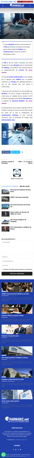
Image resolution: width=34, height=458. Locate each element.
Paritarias (4, 313)
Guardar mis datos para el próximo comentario (17, 269)
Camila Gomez (5, 317)
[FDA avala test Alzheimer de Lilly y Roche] (5, 191)
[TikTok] (18, 449)
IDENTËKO (28, 456)
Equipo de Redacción (17, 178)
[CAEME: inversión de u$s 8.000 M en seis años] (17, 287)
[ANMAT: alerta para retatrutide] (5, 199)
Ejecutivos (4, 333)
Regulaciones (8, 9)
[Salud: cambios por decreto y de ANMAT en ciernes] (5, 214)
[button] (2, 6)
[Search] (30, 6)
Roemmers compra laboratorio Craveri (13, 379)
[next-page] (5, 235)
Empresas (4, 291)
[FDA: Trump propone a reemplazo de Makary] (5, 229)
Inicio (2, 9)
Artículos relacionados (10, 186)
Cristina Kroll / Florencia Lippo (8, 381)
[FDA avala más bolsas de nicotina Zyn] (5, 206)
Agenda (3, 201)
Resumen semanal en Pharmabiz (8, 162)
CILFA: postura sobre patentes (10, 401)
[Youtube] (20, 449)
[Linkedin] (15, 449)
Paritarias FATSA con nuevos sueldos (13, 315)
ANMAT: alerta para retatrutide (19, 197)
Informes (4, 376)
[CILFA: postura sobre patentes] (17, 394)
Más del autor (24, 186)
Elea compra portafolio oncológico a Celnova (15, 357)
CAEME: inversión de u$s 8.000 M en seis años (15, 294)
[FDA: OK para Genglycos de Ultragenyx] (5, 221)
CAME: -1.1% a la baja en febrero (25, 162)
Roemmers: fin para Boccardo (10, 336)
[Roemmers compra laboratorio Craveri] (17, 373)
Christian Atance (5, 295)
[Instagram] (13, 449)
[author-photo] (17, 176)
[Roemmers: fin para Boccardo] (17, 329)
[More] (22, 152)
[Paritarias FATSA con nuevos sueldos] (17, 309)
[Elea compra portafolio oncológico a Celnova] (17, 351)
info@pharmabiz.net (21, 439)
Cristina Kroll (4, 337)
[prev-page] (3, 235)
